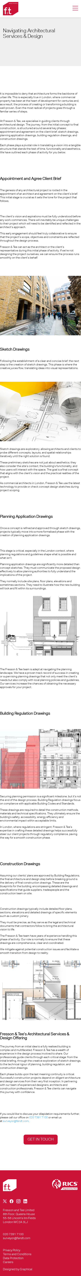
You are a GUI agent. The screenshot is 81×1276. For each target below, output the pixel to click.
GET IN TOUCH (41, 1139)
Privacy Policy (11, 1250)
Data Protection (13, 1258)
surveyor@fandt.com (16, 1121)
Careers (8, 1262)
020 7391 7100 (38, 1117)
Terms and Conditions (17, 1254)
